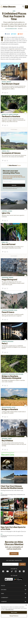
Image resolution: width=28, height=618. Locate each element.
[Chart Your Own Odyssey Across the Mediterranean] (14, 477)
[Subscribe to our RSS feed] (24, 571)
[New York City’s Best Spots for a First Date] (14, 518)
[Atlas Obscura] (8, 6)
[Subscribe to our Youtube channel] (7, 571)
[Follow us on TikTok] (12, 571)
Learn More (14, 553)
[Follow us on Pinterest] (20, 571)
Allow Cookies (14, 612)
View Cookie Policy (9, 609)
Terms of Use (15, 188)
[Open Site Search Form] (23, 6)
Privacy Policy (8, 188)
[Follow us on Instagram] (16, 571)
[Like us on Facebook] (3, 571)
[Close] (26, 605)
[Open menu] (26, 6)
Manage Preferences (14, 615)
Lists (14, 11)
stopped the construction (15, 48)
